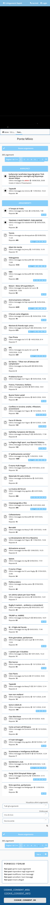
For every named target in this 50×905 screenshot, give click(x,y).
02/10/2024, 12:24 (40, 754)
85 (44, 308)
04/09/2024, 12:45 (38, 764)
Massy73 (27, 328)
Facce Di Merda (15, 420)
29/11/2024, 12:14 (39, 686)
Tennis (11, 233)
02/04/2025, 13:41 (39, 597)
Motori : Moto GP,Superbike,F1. (22, 286)
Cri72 (26, 339)
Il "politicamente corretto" (20, 454)
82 (35, 308)
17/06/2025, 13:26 (39, 540)
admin (26, 180)
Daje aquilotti (29, 302)
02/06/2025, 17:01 (36, 561)
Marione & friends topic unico (21, 326)
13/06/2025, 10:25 (36, 550)
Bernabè (12, 528)
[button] (46, 159)
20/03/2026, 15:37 (39, 328)
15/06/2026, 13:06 (15, 291)
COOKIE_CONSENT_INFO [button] (17, 893)
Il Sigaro (27, 379)
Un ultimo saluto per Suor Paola (22, 595)
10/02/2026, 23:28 (15, 352)
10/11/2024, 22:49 (39, 697)
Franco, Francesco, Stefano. (20, 385)
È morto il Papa (15, 569)
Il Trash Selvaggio (16, 740)
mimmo (27, 191)
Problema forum (16, 377)
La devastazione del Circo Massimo (23, 538)
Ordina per (43, 811)
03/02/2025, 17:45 (36, 629)
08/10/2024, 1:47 (40, 742)
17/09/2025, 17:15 (39, 445)
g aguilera (27, 491)
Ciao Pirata (13, 337)
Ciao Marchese (15, 717)
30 (41, 266)
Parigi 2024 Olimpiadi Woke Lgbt (22, 773)
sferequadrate (29, 235)
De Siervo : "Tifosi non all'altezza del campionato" (24, 363)
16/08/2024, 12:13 (38, 776)
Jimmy (26, 249)
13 (41, 332)
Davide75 (27, 754)
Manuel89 (27, 260)
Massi (26, 654)
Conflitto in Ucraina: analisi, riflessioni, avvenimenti (25, 408)
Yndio (26, 211)
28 (35, 266)
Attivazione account (17, 548)
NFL (10, 348)
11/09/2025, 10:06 (36, 456)
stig (25, 456)
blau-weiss (28, 584)
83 (38, 308)
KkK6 (26, 387)
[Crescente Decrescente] (25, 821)
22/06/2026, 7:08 (37, 211)
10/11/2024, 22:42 (39, 707)
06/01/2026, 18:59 (39, 397)
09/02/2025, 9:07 (37, 607)
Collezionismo (14, 515)
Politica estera (15, 582)
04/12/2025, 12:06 (39, 423)
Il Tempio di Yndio (16, 209)
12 (38, 332)
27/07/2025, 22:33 (38, 468)
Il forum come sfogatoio (19, 314)
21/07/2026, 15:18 (38, 249)
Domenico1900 (29, 729)
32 (44, 460)
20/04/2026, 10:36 (39, 316)
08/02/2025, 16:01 (39, 618)
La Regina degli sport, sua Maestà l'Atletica (26, 442)
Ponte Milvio (25, 139)
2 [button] (24, 159)
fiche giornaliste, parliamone (21, 638)
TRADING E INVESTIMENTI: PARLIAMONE (25, 220)
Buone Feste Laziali (17, 395)
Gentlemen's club (16, 762)
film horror (13, 662)
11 (35, 332)
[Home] (25, 121)
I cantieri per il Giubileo (18, 652)
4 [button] (31, 159)
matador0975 (29, 222)
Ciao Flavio (13, 674)
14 (44, 332)
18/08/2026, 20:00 (38, 180)
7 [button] (42, 159)
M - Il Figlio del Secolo (18, 627)
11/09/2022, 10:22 (39, 191)
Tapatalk (12, 189)
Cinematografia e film (18, 503)
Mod (26, 550)
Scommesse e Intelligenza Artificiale (24, 752)
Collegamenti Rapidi (13, 3)
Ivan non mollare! (16, 695)
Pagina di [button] (11, 159)
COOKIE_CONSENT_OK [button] (25, 900)
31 (44, 266)
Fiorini (26, 676)
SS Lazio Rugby (29, 571)
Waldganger (28, 787)
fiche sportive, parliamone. (20, 785)
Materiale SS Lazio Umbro (19, 476)
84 (41, 308)
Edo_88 (26, 764)
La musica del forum (17, 489)
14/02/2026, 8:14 (37, 339)
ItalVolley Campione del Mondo (22, 432)
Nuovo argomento (25, 148)
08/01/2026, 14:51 (37, 387)
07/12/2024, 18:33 (38, 676)
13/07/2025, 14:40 (39, 530)
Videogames (14, 258)
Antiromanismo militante (19, 300)
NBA (10, 272)
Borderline (28, 478)
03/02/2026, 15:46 (39, 379)
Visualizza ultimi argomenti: (37, 802)
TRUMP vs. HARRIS (16, 616)
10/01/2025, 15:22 (37, 654)
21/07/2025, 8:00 (39, 505)
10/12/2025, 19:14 (39, 411)
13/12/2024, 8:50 (39, 664)
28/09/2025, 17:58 (39, 434)
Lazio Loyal (28, 640)
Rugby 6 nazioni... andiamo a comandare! (26, 605)
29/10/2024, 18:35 (38, 719)
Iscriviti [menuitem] (35, 3)
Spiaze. (12, 559)
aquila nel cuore (30, 288)
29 (38, 266)
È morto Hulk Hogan (17, 466)
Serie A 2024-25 (15, 705)
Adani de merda (15, 247)
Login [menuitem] (45, 3)
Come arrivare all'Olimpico (20, 727)
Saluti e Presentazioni (23, 183)
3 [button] (27, 159)
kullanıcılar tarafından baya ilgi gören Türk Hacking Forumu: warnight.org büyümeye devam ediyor (26, 176)
